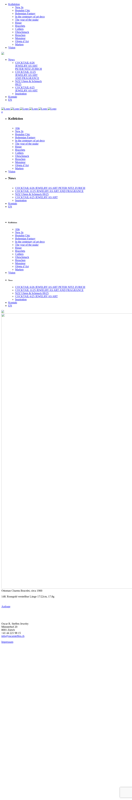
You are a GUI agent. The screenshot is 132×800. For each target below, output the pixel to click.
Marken (19, 44)
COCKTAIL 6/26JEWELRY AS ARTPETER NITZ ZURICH (28, 65)
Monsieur (20, 38)
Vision (11, 47)
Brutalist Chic (22, 10)
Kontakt (12, 96)
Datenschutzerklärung (47, 689)
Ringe (18, 22)
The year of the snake (26, 19)
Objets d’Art (22, 41)
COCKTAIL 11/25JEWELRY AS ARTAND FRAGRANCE (27, 75)
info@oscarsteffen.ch (12, 636)
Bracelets (20, 25)
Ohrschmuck (22, 32)
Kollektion (14, 4)
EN (10, 99)
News (11, 59)
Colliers (19, 29)
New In (19, 7)
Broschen (20, 35)
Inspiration (21, 93)
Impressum (7, 641)
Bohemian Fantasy (25, 13)
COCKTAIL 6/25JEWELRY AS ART (26, 89)
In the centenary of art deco (30, 16)
